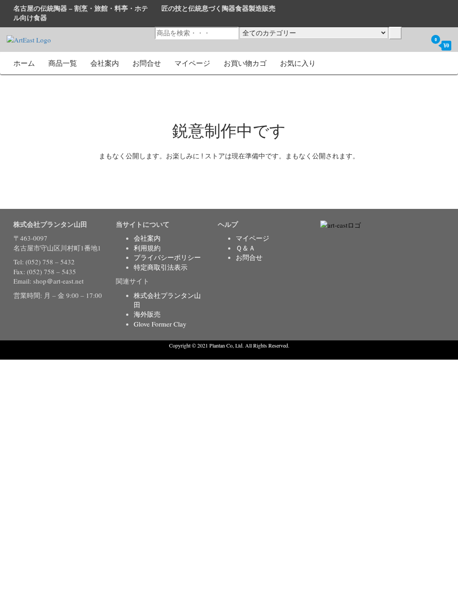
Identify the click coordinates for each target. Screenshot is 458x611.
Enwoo (222, 354)
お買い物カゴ (245, 63)
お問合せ (146, 63)
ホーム (24, 63)
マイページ (192, 63)
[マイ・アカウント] (418, 45)
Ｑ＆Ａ (245, 247)
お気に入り (298, 63)
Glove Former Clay (160, 323)
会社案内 (104, 63)
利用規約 (147, 247)
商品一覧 (62, 63)
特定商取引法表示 (160, 267)
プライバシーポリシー (167, 257)
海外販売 (147, 314)
